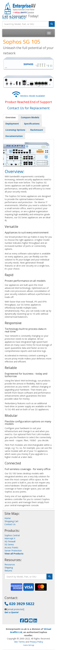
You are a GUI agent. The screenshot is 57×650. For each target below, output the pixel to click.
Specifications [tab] (32, 123)
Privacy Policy (36, 641)
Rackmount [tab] (36, 129)
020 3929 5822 (14, 17)
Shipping (9, 567)
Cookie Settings (28, 645)
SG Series (9, 544)
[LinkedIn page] (35, 621)
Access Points (11, 547)
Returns (8, 570)
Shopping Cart (11, 521)
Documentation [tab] (14, 136)
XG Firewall (10, 541)
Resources (10, 564)
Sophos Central (12, 535)
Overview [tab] (10, 117)
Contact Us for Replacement (28, 108)
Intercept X (10, 538)
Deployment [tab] (12, 123)
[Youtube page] (31, 621)
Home (8, 518)
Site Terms (19, 641)
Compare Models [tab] (30, 117)
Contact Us (10, 524)
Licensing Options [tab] (15, 129)
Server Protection (13, 550)
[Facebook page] (22, 621)
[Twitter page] (26, 621)
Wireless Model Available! (32, 95)
